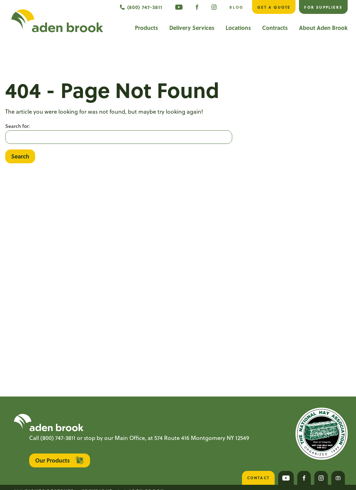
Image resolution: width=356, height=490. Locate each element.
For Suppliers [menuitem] (323, 7)
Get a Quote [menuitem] (273, 7)
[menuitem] (179, 7)
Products (146, 28)
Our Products (52, 460)
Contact (258, 478)
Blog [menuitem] (236, 7)
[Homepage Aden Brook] (57, 20)
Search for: (17, 126)
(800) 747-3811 (57, 438)
